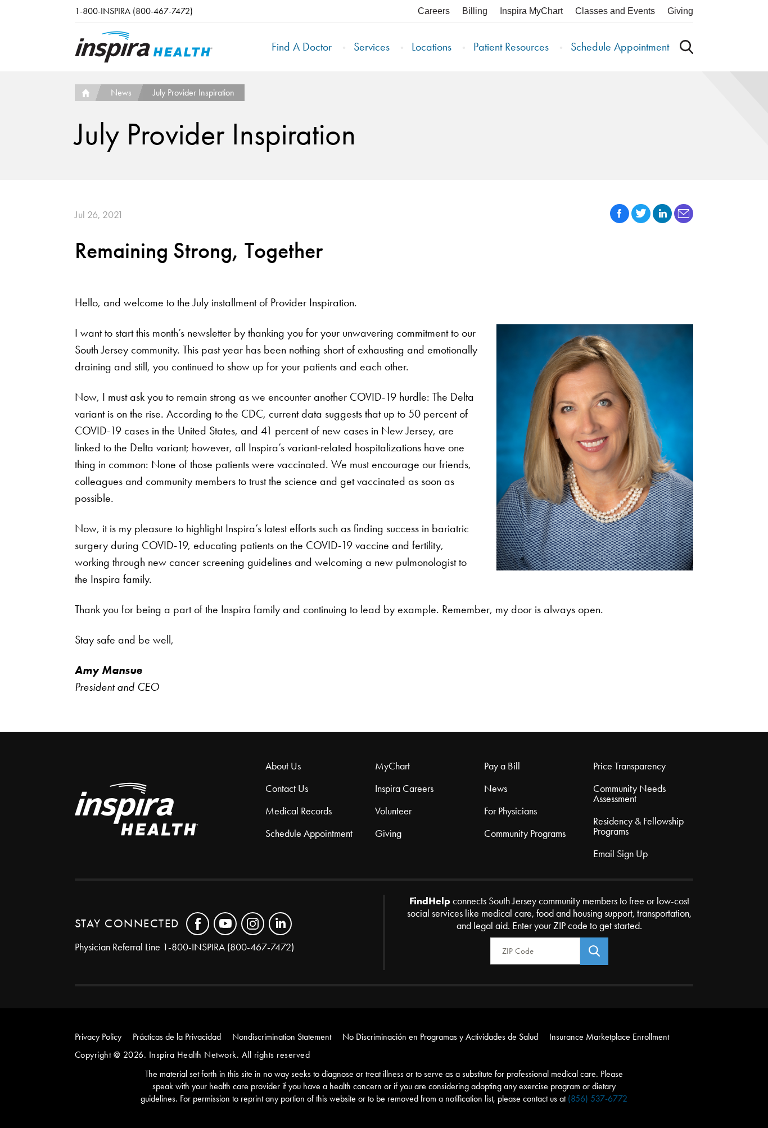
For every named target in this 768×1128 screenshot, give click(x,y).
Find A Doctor (302, 46)
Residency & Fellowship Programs (638, 826)
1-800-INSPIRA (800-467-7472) (134, 11)
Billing (474, 11)
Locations (431, 46)
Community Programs (525, 833)
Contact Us (286, 788)
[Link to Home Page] (170, 810)
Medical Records (298, 811)
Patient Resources (511, 46)
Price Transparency (629, 766)
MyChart (392, 766)
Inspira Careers (404, 788)
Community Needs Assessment (629, 793)
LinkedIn (280, 923)
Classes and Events (615, 11)
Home (85, 92)
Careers (434, 11)
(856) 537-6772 (597, 1098)
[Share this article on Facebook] (620, 220)
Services (372, 46)
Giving (680, 11)
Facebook (197, 923)
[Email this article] (683, 220)
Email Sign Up (620, 854)
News (121, 92)
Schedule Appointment (620, 46)
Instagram (252, 923)
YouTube (225, 923)
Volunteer (393, 811)
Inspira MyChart (531, 11)
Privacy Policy (98, 1036)
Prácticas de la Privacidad (177, 1036)
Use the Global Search (686, 47)
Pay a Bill (502, 766)
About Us (283, 766)
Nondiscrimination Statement (281, 1036)
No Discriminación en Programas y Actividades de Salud (440, 1036)
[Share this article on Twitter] (642, 220)
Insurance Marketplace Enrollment (609, 1036)
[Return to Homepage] (144, 47)
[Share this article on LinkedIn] (663, 220)
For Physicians (510, 811)
